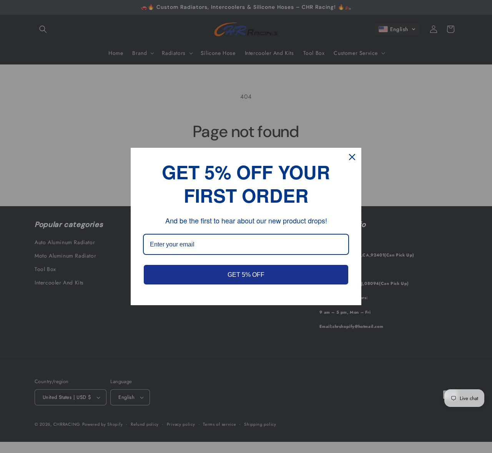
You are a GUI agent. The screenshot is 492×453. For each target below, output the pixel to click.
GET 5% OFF (246, 274)
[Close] (352, 157)
